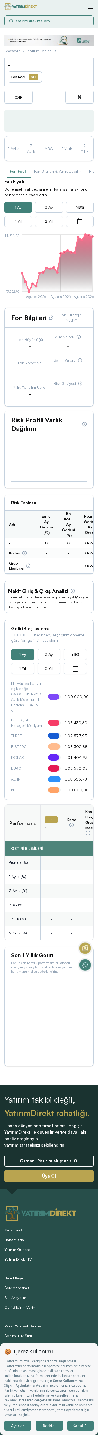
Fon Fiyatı (18, 171)
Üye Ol (49, 1176)
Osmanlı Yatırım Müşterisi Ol (49, 1160)
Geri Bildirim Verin (19, 1307)
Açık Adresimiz (17, 1287)
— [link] (61, 51)
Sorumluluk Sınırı (18, 1335)
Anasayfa (12, 51)
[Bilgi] (24, 553)
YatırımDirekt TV (18, 1259)
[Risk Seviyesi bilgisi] (80, 383)
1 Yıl (18, 221)
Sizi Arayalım (15, 1297)
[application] (49, 267)
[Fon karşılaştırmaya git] (79, 97)
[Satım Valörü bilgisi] (80, 360)
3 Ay (49, 207)
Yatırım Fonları (39, 51)
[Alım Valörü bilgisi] (78, 337)
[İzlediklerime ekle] (18, 97)
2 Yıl (49, 221)
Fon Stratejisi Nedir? (71, 317)
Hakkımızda (14, 1239)
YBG (80, 207)
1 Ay (18, 207)
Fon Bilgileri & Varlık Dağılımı (58, 171)
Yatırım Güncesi (18, 1249)
